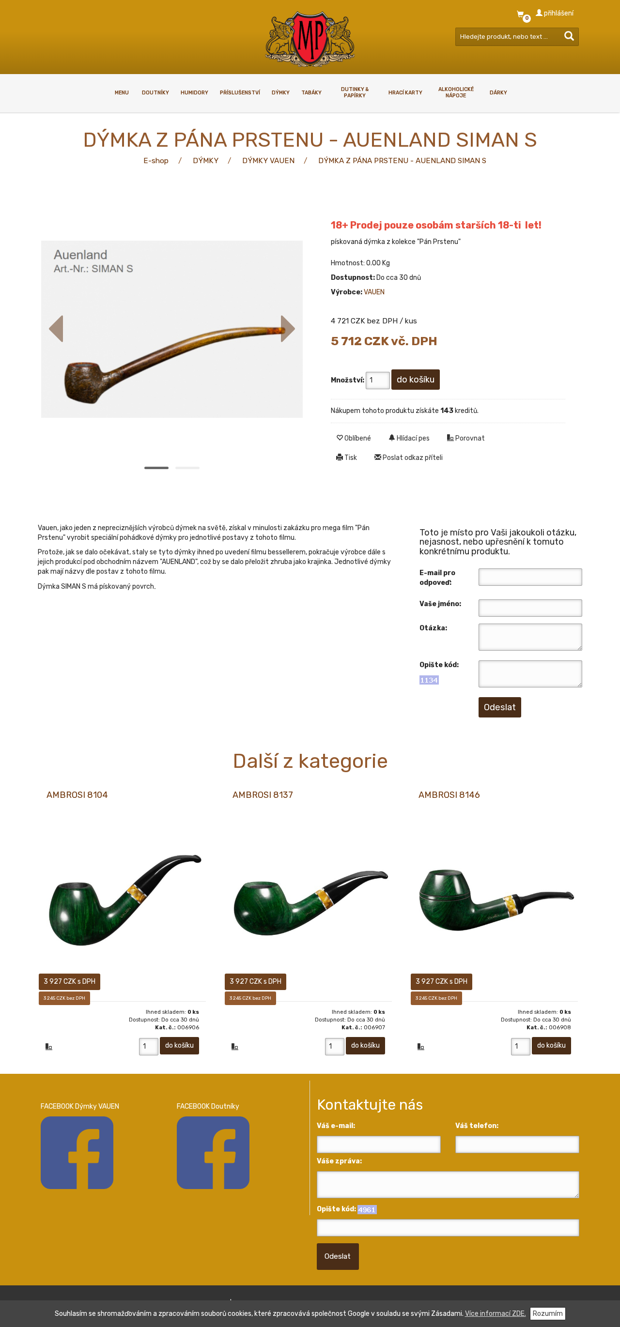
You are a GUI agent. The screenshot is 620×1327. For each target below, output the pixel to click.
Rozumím (548, 1314)
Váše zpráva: (339, 1161)
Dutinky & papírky (355, 92)
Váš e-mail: (336, 1126)
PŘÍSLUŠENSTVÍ (240, 93)
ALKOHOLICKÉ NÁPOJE (456, 92)
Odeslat (338, 1256)
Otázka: (433, 628)
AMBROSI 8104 (77, 795)
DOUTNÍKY (155, 93)
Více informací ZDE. (495, 1314)
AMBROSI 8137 (262, 795)
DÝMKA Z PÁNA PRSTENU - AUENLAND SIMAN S (402, 160)
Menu (122, 93)
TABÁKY (311, 93)
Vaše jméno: (440, 604)
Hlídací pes (412, 438)
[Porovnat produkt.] (49, 1047)
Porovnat (469, 438)
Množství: (347, 380)
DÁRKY (498, 93)
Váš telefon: (476, 1126)
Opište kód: (439, 665)
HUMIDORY (194, 93)
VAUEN (374, 292)
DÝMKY (281, 93)
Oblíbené (357, 438)
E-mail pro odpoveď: (437, 578)
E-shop (156, 160)
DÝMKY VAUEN (268, 160)
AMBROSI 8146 (449, 795)
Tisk (350, 458)
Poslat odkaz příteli (412, 458)
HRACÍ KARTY (405, 93)
